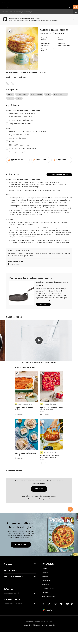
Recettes (44, 569)
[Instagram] (55, 603)
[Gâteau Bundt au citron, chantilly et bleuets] (51, 434)
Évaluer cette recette (60, 33)
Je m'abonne (22, 544)
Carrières (45, 592)
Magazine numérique (48, 596)
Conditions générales (48, 625)
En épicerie (45, 584)
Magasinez (43, 304)
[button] (75, 7)
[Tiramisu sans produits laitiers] (26, 386)
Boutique (45, 572)
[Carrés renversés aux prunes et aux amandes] (51, 386)
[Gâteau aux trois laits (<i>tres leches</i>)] (26, 434)
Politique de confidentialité (31, 625)
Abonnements (46, 580)
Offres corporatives (48, 588)
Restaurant (45, 576)
